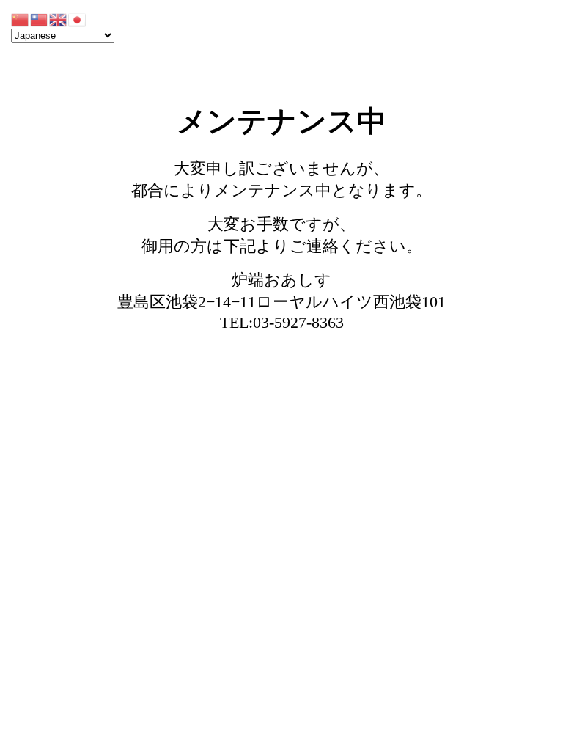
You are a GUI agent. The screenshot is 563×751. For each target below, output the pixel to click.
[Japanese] (77, 18)
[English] (58, 18)
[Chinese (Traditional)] (39, 18)
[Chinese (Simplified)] (20, 18)
